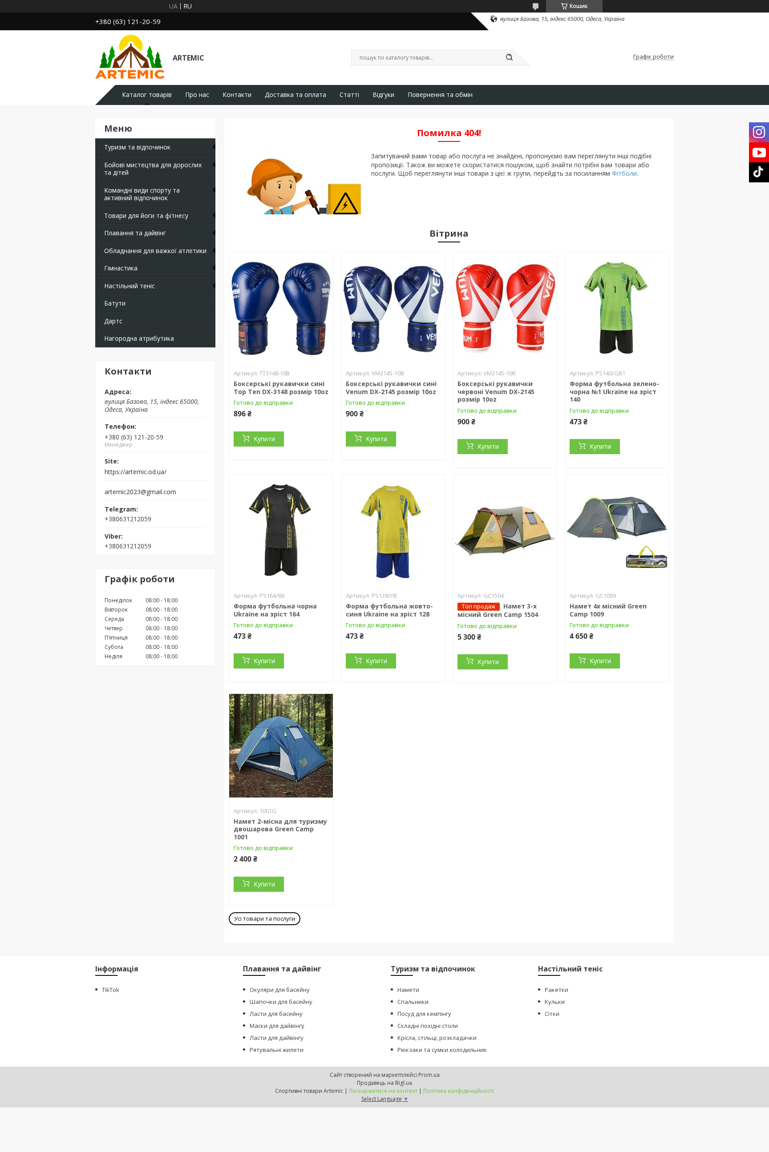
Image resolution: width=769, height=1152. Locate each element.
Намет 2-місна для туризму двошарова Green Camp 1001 (280, 829)
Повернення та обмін (440, 95)
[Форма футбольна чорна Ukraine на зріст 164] (281, 530)
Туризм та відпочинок (137, 147)
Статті (349, 95)
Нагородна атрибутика (139, 338)
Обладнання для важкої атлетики (155, 250)
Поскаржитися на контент (383, 1091)
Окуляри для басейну (280, 990)
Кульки (555, 1002)
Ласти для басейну (276, 1014)
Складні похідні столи (427, 1026)
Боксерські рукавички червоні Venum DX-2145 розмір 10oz (495, 391)
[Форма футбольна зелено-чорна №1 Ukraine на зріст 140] (617, 308)
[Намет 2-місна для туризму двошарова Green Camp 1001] (281, 746)
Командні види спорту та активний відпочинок (142, 194)
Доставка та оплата (295, 95)
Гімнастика (121, 268)
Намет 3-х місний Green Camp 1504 (497, 610)
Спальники (413, 1002)
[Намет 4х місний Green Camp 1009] (617, 530)
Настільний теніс (129, 286)
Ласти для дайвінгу (277, 1038)
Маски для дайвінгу (277, 1026)
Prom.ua (429, 1075)
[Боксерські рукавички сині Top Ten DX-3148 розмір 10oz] (281, 308)
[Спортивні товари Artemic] (130, 57)
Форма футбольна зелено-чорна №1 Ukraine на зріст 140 (614, 391)
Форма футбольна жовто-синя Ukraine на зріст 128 (389, 610)
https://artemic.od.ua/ (135, 472)
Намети (408, 990)
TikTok (110, 990)
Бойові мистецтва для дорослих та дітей (153, 169)
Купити (264, 439)
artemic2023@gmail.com (140, 492)
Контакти (237, 95)
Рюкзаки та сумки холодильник (442, 1050)
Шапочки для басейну (281, 1002)
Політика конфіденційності (458, 1091)
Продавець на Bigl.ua (384, 1083)
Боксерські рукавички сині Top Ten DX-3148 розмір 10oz (281, 387)
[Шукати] (509, 58)
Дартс (113, 321)
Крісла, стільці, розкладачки (437, 1038)
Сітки (552, 1014)
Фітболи (624, 173)
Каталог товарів (147, 95)
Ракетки (556, 990)
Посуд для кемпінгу (424, 1014)
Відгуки (383, 95)
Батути (114, 303)
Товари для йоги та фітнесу (146, 215)
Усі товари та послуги (264, 918)
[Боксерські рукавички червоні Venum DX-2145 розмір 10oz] (505, 308)
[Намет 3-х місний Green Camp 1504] (505, 530)
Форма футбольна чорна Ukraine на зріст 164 (275, 610)
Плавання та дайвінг (135, 233)
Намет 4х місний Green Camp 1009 (608, 610)
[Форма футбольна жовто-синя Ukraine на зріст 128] (393, 530)
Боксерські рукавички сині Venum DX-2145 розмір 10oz (391, 387)
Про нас (197, 95)
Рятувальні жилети (277, 1050)
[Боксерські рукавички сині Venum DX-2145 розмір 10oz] (393, 308)
